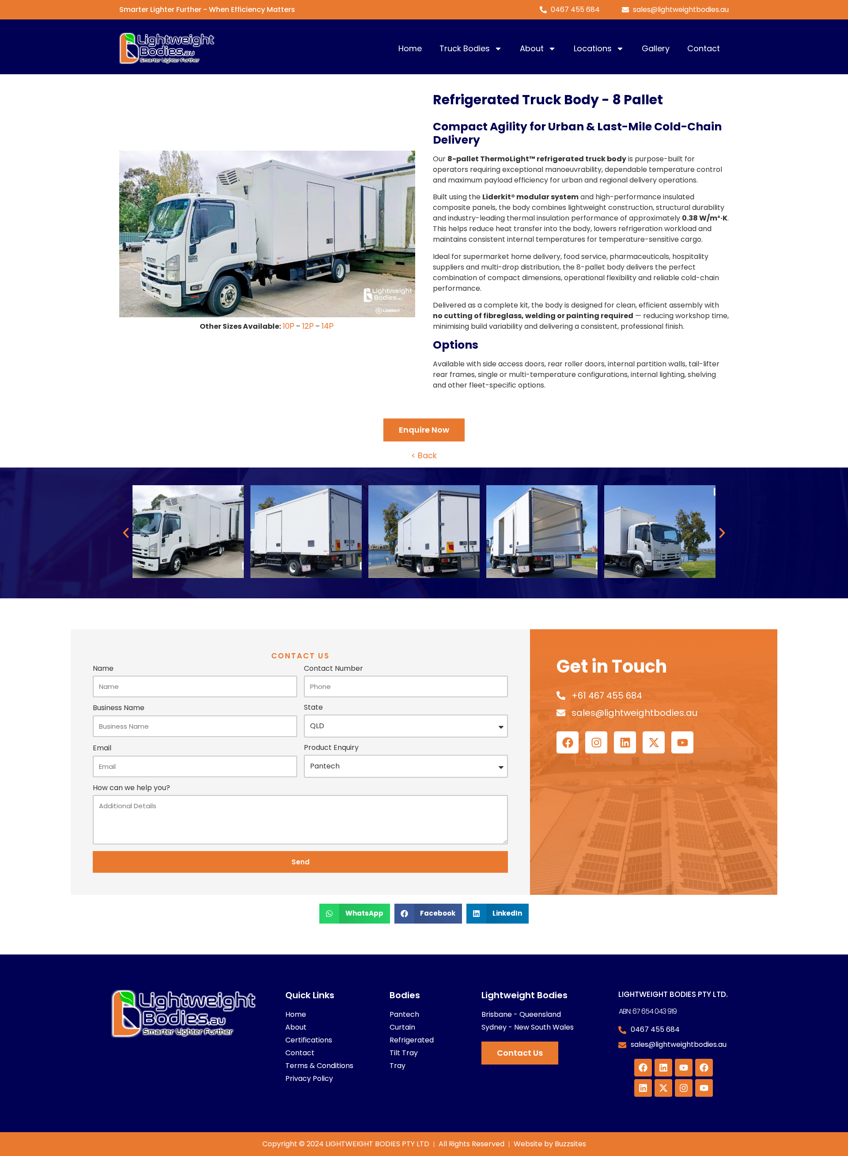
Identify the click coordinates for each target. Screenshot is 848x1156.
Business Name (118, 708)
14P (327, 325)
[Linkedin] (625, 742)
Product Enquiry (331, 748)
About (532, 48)
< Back (424, 455)
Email (102, 749)
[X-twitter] (654, 742)
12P (308, 325)
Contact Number (333, 669)
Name (103, 669)
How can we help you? (131, 788)
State (313, 708)
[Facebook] (567, 742)
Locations (593, 48)
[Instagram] (596, 742)
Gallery (656, 48)
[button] (125, 533)
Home (410, 48)
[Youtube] (682, 742)
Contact (703, 48)
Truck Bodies (464, 48)
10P (288, 325)
